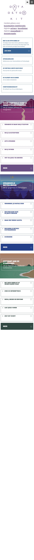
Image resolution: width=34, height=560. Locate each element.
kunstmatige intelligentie (14, 26)
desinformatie (10, 33)
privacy (13, 28)
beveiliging (22, 28)
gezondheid (15, 31)
